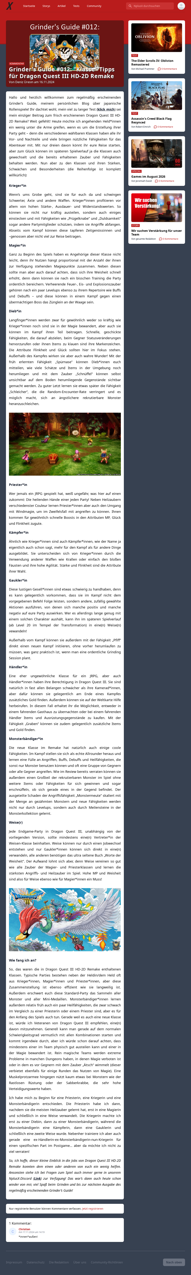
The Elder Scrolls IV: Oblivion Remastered (152, 63)
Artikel (62, 6)
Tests (76, 6)
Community (94, 6)
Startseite (29, 6)
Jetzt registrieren (92, 1208)
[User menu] (181, 6)
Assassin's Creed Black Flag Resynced (151, 120)
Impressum (14, 1262)
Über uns (79, 1262)
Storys (46, 6)
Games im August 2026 (148, 176)
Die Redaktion (59, 1262)
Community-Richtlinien (107, 1262)
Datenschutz (36, 1262)
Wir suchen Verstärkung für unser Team (156, 233)
